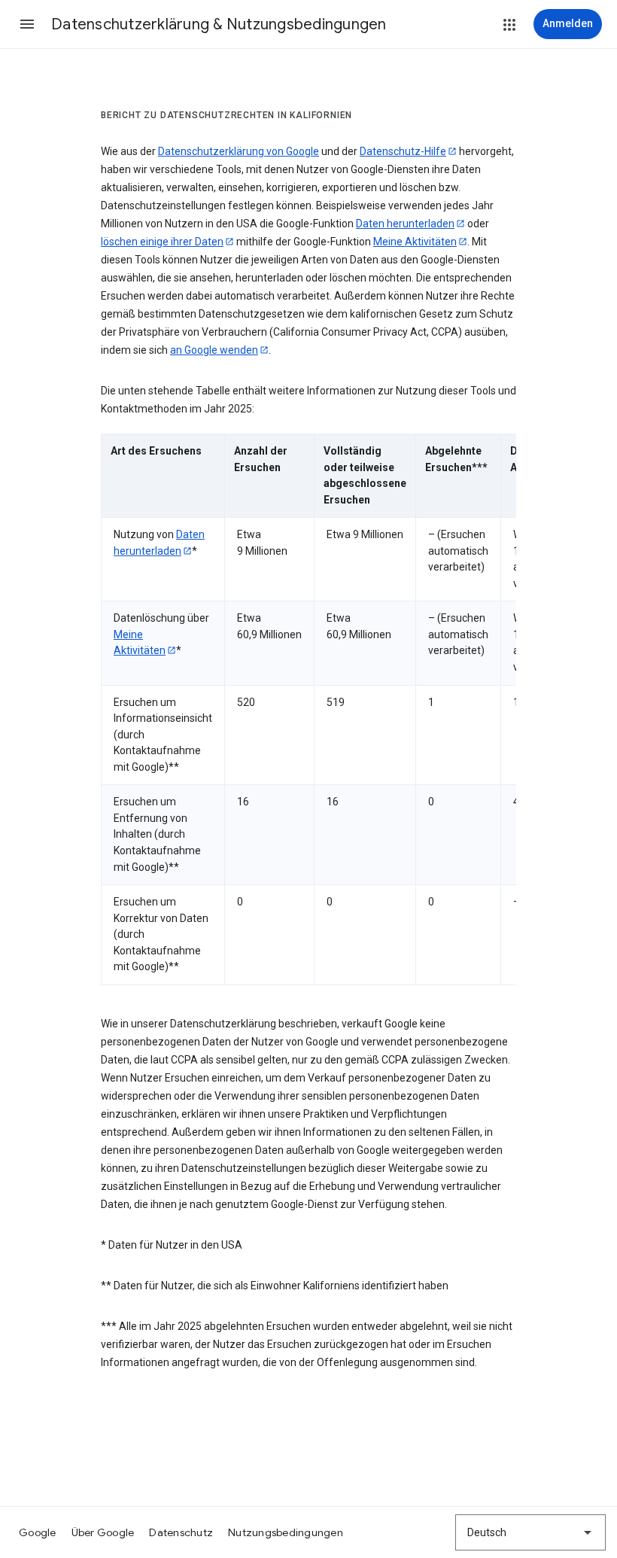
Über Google (103, 1532)
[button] (27, 24)
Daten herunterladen (405, 224)
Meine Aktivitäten (415, 242)
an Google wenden (214, 350)
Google (37, 1532)
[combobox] (530, 1532)
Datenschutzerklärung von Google (238, 151)
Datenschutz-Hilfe (403, 151)
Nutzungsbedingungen (285, 1532)
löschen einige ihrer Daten (162, 242)
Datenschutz (181, 1532)
